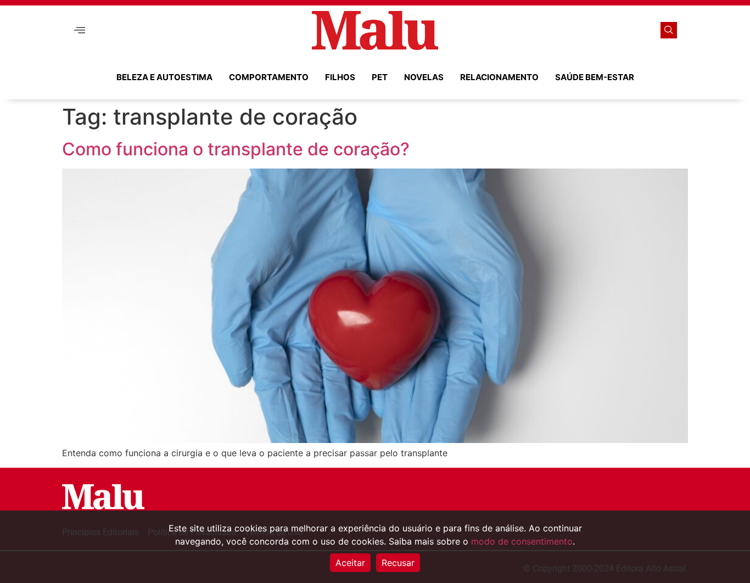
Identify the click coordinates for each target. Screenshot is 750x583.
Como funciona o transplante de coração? (236, 149)
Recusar (398, 562)
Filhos (340, 77)
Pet (380, 77)
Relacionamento (499, 77)
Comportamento (269, 77)
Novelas (424, 77)
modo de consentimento (522, 541)
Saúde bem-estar (594, 77)
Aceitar (350, 562)
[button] (79, 30)
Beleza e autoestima (164, 77)
